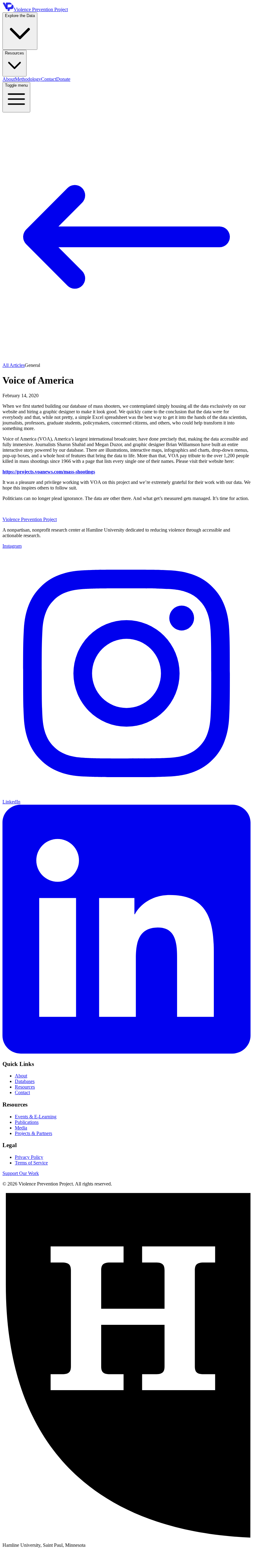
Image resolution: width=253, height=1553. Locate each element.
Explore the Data (20, 15)
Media (21, 1127)
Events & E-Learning (35, 1116)
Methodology (28, 79)
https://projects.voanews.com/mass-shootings (48, 471)
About (8, 79)
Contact (48, 79)
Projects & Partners (33, 1133)
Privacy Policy (29, 1157)
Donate (63, 79)
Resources (14, 53)
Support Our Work (20, 1173)
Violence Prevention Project (29, 519)
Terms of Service (31, 1162)
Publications (27, 1122)
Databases (25, 1081)
